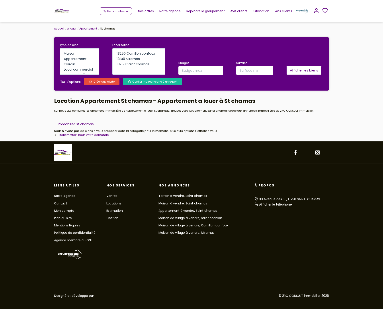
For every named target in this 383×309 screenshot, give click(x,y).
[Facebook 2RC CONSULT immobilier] (295, 152)
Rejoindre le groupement (205, 11)
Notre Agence (64, 196)
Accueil (59, 28)
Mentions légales (67, 225)
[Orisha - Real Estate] (186, 295)
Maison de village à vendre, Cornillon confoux (193, 225)
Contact (60, 203)
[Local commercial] (79, 69)
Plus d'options (70, 81)
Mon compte (64, 210)
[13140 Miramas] (138, 58)
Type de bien (69, 45)
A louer (71, 28)
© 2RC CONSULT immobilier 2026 (304, 295)
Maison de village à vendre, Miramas (186, 232)
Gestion (112, 218)
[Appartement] (79, 58)
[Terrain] (79, 64)
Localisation (120, 45)
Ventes (111, 196)
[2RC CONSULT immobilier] (62, 11)
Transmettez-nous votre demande (84, 135)
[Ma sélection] (325, 11)
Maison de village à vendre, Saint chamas (190, 218)
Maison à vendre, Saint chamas (182, 203)
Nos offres (146, 11)
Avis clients (238, 11)
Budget (183, 63)
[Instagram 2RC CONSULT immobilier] (317, 152)
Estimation (261, 11)
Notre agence (170, 11)
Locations (113, 203)
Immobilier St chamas (76, 124)
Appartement (88, 28)
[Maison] (79, 53)
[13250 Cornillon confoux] (138, 53)
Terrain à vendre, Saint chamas (182, 196)
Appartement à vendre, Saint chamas (187, 210)
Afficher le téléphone (275, 204)
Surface (242, 63)
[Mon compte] (316, 11)
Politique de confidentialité (75, 232)
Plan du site (63, 218)
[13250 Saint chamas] (138, 64)
